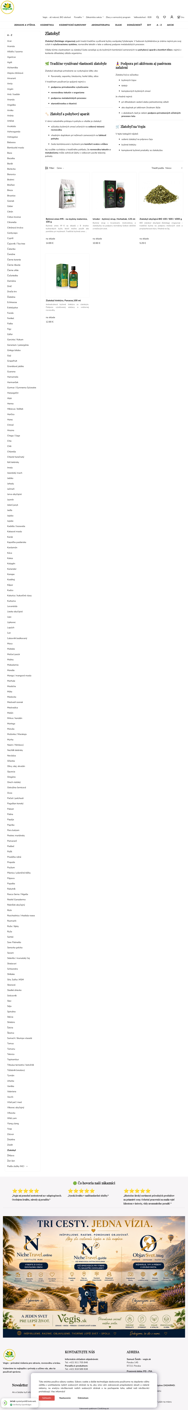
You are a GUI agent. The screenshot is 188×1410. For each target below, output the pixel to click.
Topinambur (13, 1059)
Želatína (11, 1139)
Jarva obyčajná (14, 494)
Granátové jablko (15, 366)
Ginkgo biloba (14, 350)
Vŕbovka (11, 1112)
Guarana (11, 371)
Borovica (11, 174)
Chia (9, 440)
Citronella (11, 222)
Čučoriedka (12, 275)
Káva (9, 552)
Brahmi (10, 179)
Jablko (10, 478)
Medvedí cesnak (15, 702)
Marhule (11, 680)
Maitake (11, 648)
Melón (10, 712)
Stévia (10, 1016)
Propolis (11, 862)
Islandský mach (14, 472)
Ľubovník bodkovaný (17, 638)
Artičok (10, 120)
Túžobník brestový (16, 1070)
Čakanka (11, 248)
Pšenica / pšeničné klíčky (19, 872)
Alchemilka (12, 67)
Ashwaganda (13, 131)
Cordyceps (12, 232)
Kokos (10, 558)
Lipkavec (11, 622)
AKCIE (170, 24)
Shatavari (11, 963)
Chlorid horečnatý (15, 456)
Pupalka (11, 883)
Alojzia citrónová (15, 73)
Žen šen (11, 1160)
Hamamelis (12, 376)
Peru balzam (13, 830)
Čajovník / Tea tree (16, 243)
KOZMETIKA (47, 24)
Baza (9, 152)
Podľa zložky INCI (15, 1166)
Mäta (9, 691)
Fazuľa (10, 312)
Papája (10, 819)
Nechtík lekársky (15, 750)
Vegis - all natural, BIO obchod (57, 17)
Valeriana (11, 1091)
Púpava (11, 878)
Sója (9, 1006)
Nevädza (11, 755)
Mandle (11, 670)
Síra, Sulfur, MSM (15, 979)
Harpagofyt (12, 392)
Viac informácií (58, 1391)
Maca (9, 643)
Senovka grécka (14, 947)
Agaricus (11, 57)
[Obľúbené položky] (164, 17)
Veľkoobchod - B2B (142, 17)
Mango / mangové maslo (19, 675)
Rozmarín (11, 920)
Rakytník (11, 888)
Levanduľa (12, 606)
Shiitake (11, 974)
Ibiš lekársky (13, 462)
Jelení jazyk (12, 504)
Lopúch (10, 627)
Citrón (10, 211)
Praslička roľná (14, 856)
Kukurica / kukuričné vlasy (19, 595)
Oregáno (11, 776)
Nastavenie (65, 1397)
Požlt (9, 851)
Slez (9, 1000)
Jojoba (10, 515)
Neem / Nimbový (15, 744)
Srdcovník (12, 995)
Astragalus (12, 136)
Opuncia (11, 771)
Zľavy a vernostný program (118, 17)
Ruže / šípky (13, 926)
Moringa (11, 723)
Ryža (9, 931)
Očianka (11, 760)
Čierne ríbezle (13, 264)
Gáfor (10, 334)
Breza (10, 190)
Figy (9, 328)
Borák (10, 163)
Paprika (10, 824)
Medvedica (12, 707)
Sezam (10, 952)
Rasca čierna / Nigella (17, 894)
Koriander (11, 568)
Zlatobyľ (11, 1150)
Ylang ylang (13, 1123)
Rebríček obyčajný (16, 904)
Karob (10, 536)
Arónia (10, 115)
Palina (10, 814)
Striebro (11, 1022)
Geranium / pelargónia (18, 345)
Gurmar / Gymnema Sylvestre (21, 387)
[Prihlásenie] (171, 17)
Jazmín (10, 499)
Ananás (11, 99)
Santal (10, 936)
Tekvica (10, 1054)
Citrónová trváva (15, 227)
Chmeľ (10, 424)
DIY (149, 24)
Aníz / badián (13, 94)
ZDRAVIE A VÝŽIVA (24, 24)
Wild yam (12, 1118)
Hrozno (10, 430)
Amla (9, 83)
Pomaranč (12, 840)
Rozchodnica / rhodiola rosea (21, 915)
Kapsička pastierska (16, 542)
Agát (9, 62)
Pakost (10, 808)
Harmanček (12, 382)
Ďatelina (11, 296)
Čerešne (11, 254)
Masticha (11, 686)
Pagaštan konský (15, 803)
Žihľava (10, 1155)
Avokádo (11, 126)
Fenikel (10, 318)
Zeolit (10, 1144)
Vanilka (10, 1086)
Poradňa (78, 17)
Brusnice (11, 195)
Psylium (11, 867)
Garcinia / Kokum (15, 339)
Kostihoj (11, 579)
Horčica (10, 414)
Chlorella (11, 451)
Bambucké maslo (15, 147)
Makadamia (13, 664)
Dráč (9, 286)
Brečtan (11, 184)
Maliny (10, 659)
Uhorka (10, 1080)
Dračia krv (12, 291)
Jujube (10, 520)
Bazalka (11, 158)
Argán (10, 89)
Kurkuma (11, 600)
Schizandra (12, 968)
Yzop (9, 1128)
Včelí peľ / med (14, 1102)
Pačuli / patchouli (15, 798)
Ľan (9, 632)
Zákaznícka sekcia (94, 17)
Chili (9, 446)
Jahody (10, 483)
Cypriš (10, 238)
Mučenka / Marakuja (17, 734)
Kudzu (10, 590)
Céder (10, 206)
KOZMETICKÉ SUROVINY (72, 24)
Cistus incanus (14, 216)
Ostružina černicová (16, 787)
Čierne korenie (14, 259)
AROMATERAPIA (101, 24)
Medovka (11, 696)
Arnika (10, 110)
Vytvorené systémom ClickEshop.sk (94, 1408)
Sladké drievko (14, 990)
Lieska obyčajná (15, 611)
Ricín (9, 910)
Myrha (10, 739)
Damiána (11, 280)
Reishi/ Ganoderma (16, 899)
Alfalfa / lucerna (15, 51)
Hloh (9, 398)
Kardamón (12, 547)
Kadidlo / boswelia (16, 526)
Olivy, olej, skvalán (16, 766)
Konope (11, 574)
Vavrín (10, 1096)
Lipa (9, 616)
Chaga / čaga (13, 435)
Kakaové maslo (14, 531)
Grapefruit (12, 360)
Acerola (11, 46)
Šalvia (10, 1027)
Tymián (10, 1075)
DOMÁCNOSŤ (134, 24)
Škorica (10, 1032)
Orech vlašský (14, 782)
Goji (9, 355)
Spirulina (11, 1011)
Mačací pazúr (13, 654)
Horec (10, 419)
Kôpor (10, 584)
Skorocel (11, 984)
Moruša (10, 728)
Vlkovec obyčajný (15, 1107)
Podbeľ (10, 846)
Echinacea (12, 302)
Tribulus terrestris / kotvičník (20, 1064)
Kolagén (11, 563)
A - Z (159, 24)
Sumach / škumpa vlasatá (19, 1038)
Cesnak (10, 200)
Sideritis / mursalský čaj (18, 958)
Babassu (11, 142)
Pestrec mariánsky (16, 835)
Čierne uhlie (13, 270)
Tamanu (11, 1048)
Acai (9, 41)
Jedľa (9, 510)
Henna (10, 403)
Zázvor (10, 1134)
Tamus (10, 1043)
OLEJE (118, 24)
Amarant (11, 78)
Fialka (10, 323)
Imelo (10, 467)
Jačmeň (10, 488)
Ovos (9, 792)
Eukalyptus (12, 307)
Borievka (11, 168)
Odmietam (83, 1397)
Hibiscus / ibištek (15, 408)
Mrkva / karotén (14, 718)
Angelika (11, 104)
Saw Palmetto (14, 942)
